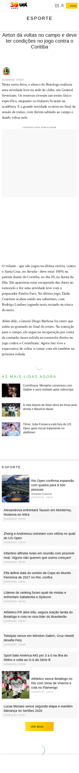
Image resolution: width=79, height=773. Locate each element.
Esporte (40, 18)
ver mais (37, 726)
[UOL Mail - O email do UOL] (57, 5)
